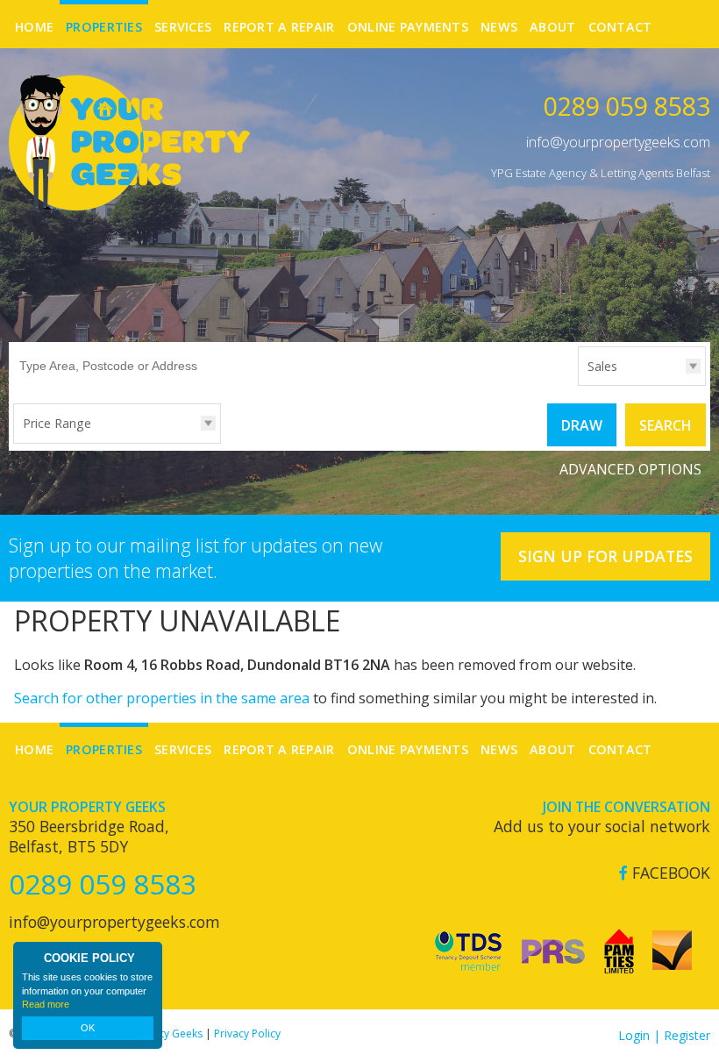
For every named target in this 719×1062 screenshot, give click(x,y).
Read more (45, 1004)
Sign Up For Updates (605, 556)
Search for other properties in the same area (162, 698)
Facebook (669, 873)
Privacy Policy (247, 1033)
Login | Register (664, 1035)
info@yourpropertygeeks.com (618, 142)
